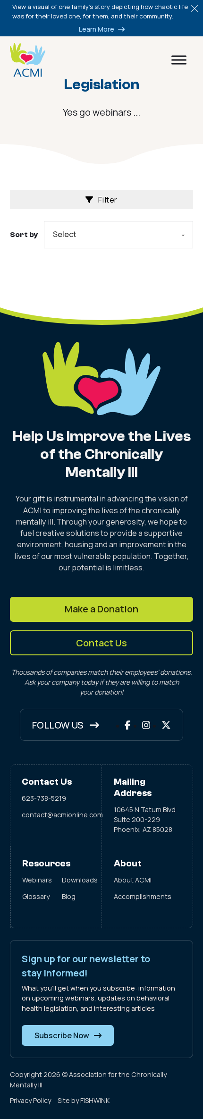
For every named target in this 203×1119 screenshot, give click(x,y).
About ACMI (133, 879)
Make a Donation (101, 608)
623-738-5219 (44, 798)
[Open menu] (179, 60)
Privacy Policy (30, 1100)
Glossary (36, 896)
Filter (108, 200)
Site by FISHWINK (84, 1100)
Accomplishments (142, 896)
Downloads (76, 879)
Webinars (36, 879)
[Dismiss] (194, 8)
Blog (69, 896)
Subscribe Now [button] (61, 1035)
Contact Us (101, 642)
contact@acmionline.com (56, 814)
